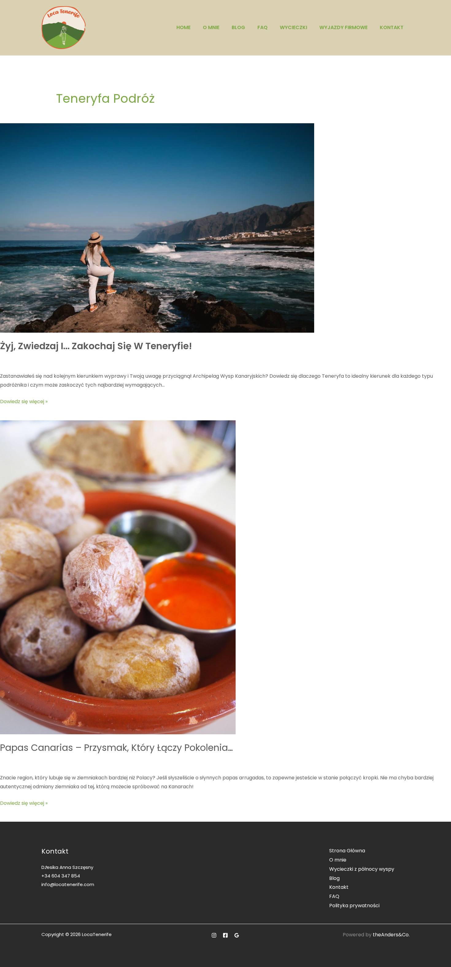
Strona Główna (347, 850)
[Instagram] (214, 935)
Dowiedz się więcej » (24, 401)
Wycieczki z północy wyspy (361, 869)
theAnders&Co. (391, 934)
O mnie (211, 27)
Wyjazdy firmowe (343, 27)
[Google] (236, 935)
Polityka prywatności (354, 905)
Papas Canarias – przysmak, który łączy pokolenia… (116, 747)
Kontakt (391, 27)
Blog (238, 27)
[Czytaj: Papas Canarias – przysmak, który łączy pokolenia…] (118, 576)
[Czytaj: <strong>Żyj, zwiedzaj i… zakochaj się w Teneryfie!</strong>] (157, 227)
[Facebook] (225, 935)
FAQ (262, 27)
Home (183, 27)
